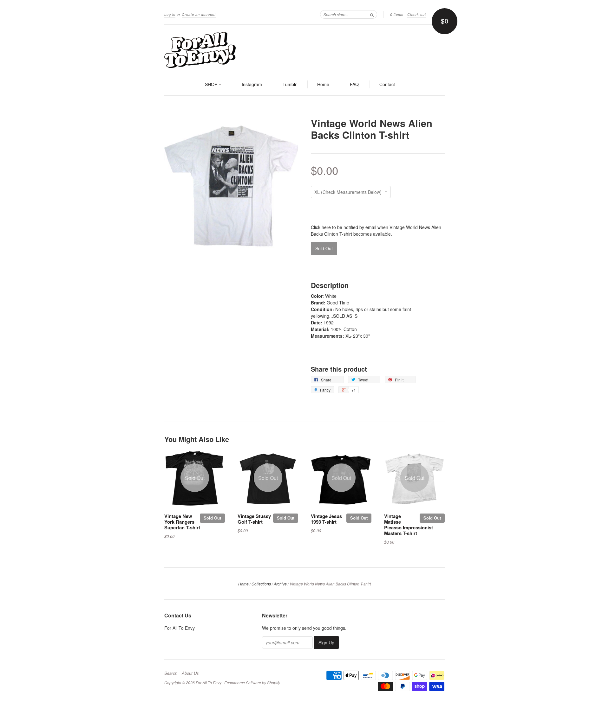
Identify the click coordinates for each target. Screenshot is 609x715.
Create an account (199, 14)
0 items (396, 14)
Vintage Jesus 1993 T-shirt (326, 519)
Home (323, 84)
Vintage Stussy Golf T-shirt (254, 519)
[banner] (304, 49)
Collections (261, 583)
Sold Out (212, 518)
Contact (387, 84)
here (326, 227)
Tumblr (290, 84)
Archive (280, 583)
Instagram (252, 84)
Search (170, 673)
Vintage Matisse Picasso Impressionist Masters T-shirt (408, 524)
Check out (416, 14)
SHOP (212, 84)
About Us (190, 673)
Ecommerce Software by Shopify (252, 682)
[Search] (372, 14)
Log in (169, 14)
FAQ (354, 84)
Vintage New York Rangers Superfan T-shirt (182, 522)
